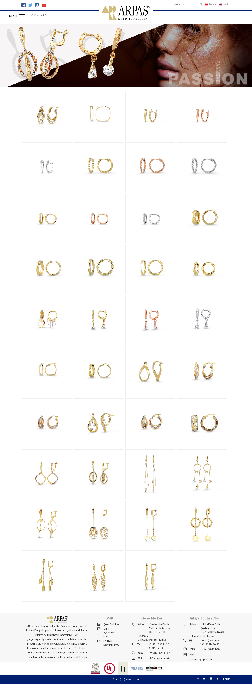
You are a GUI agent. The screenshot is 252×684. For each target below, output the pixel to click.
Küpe (42, 15)
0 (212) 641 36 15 (157, 648)
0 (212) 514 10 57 (209, 644)
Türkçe (212, 4)
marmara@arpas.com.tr (202, 659)
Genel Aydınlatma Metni (109, 632)
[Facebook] (23, 5)
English (226, 4)
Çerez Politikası (111, 624)
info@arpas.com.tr (160, 658)
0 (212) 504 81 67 (160, 652)
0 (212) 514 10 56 (210, 640)
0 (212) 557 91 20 (159, 644)
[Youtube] (44, 5)
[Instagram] (37, 5)
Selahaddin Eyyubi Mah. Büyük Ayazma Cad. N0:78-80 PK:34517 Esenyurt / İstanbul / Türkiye (154, 632)
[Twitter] (30, 5)
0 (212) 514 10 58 (211, 648)
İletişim (226, 678)
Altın (34, 15)
